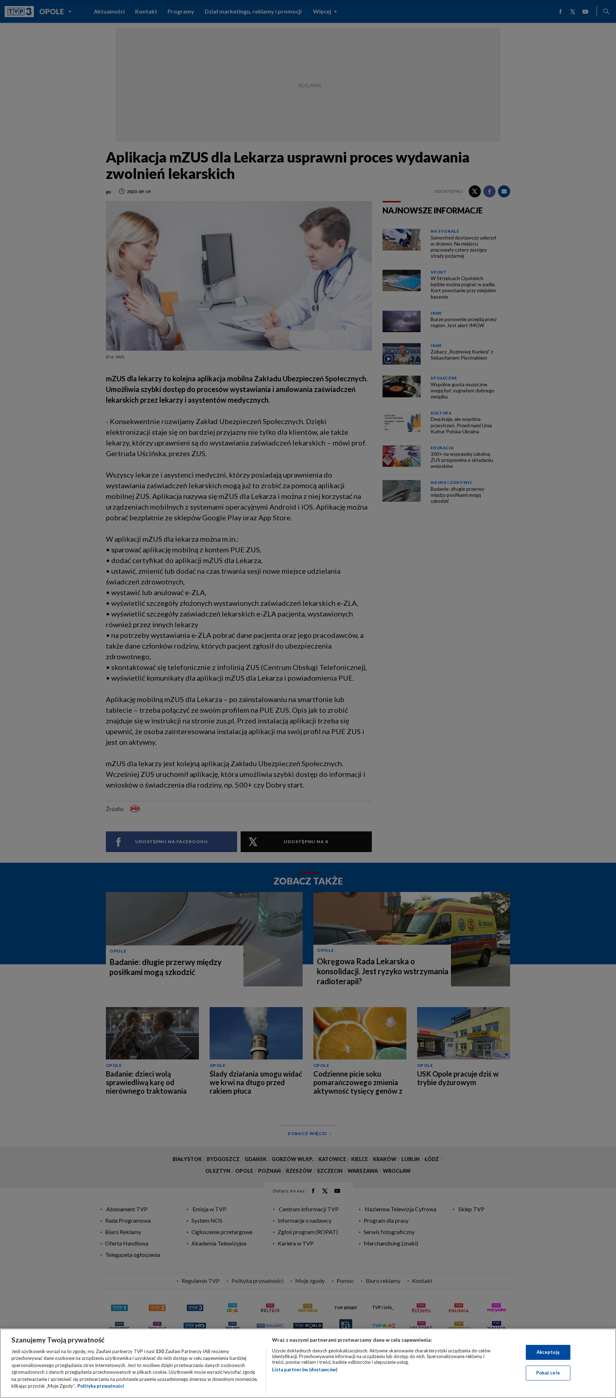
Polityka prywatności (100, 1386)
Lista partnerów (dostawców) (304, 1369)
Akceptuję (548, 1352)
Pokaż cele (548, 1373)
